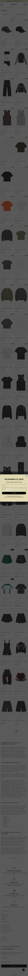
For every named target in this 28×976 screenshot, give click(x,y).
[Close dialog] (26, 476)
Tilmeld (14, 493)
